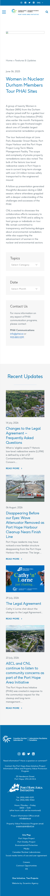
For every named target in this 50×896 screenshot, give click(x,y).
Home (9, 60)
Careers (26, 862)
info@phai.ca (16, 333)
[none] (40, 2)
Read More (14, 468)
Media (26, 848)
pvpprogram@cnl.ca (25, 826)
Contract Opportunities (26, 865)
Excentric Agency (30, 883)
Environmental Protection (26, 845)
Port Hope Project (26, 838)
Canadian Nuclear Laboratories (26, 852)
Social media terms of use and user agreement (26, 855)
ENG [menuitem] (38, 3)
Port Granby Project (26, 842)
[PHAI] (25, 12)
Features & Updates (25, 60)
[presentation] (25, 403)
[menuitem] (40, 2)
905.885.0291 (17, 337)
